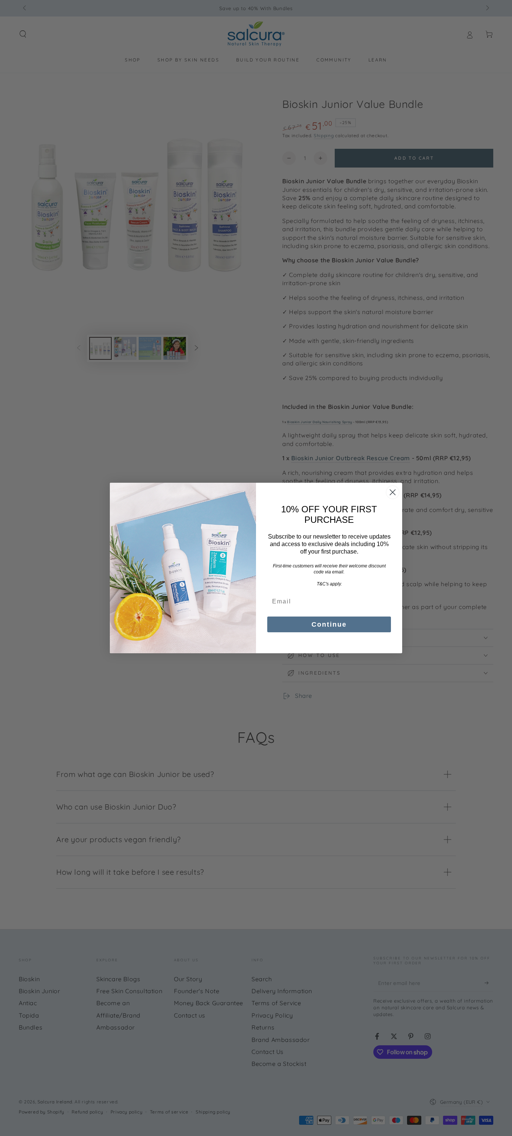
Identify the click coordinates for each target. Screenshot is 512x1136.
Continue (329, 624)
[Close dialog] (392, 492)
